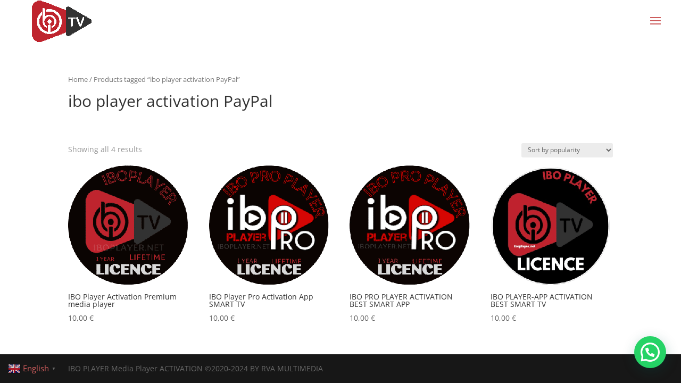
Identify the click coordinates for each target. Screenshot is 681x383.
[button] (650, 352)
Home (78, 79)
